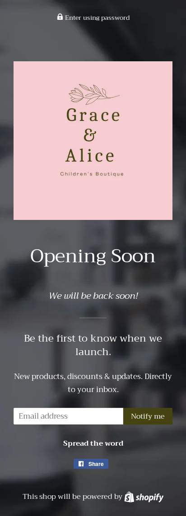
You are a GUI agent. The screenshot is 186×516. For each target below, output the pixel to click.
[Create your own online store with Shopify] (143, 496)
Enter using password (96, 17)
